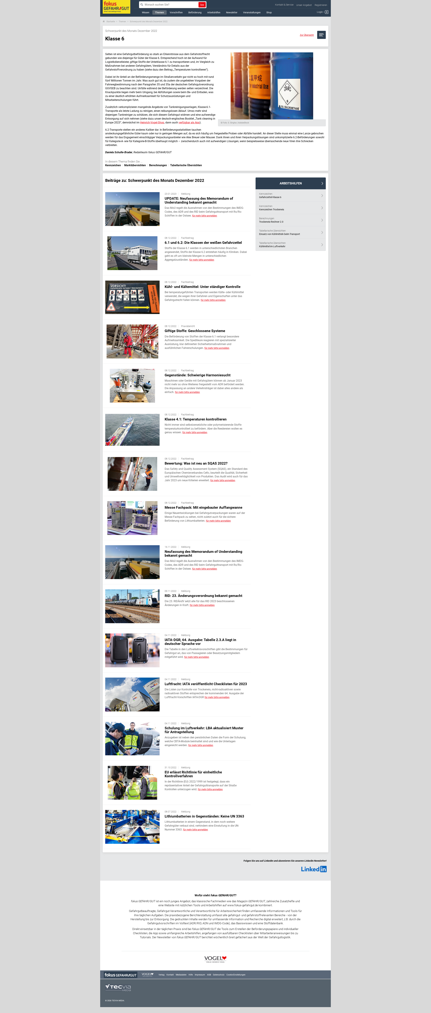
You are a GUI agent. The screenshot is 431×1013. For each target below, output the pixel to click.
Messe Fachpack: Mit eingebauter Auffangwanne (203, 507)
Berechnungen (158, 165)
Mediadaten (181, 975)
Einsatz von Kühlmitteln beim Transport (279, 232)
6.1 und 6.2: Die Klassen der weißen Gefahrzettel (203, 243)
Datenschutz (218, 975)
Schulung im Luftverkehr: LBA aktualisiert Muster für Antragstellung (204, 730)
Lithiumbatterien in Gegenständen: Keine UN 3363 (204, 816)
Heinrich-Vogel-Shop (152, 122)
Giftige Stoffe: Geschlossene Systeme (195, 331)
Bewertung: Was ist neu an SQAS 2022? (196, 463)
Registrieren (321, 5)
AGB (209, 975)
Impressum (200, 975)
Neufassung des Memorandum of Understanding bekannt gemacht (203, 554)
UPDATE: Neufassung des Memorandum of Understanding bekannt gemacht (199, 200)
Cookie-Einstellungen (235, 975)
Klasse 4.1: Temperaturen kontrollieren (196, 419)
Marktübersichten (135, 165)
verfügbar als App (189, 122)
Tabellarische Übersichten (186, 165)
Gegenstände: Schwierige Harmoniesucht (197, 375)
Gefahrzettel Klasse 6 (270, 195)
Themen (122, 21)
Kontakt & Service (284, 4)
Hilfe (191, 975)
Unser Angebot (304, 5)
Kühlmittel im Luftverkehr (272, 245)
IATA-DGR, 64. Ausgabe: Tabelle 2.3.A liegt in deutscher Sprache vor (200, 642)
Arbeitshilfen (291, 183)
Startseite (110, 21)
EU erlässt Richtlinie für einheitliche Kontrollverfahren (193, 774)
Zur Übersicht (307, 35)
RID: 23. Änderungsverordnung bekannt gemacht (203, 596)
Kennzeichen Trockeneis (271, 208)
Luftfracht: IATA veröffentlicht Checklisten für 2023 (206, 684)
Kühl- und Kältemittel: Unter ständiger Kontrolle (202, 287)
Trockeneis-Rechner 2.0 (271, 220)
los (202, 4)
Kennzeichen (113, 165)
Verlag (161, 975)
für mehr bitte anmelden (204, 215)
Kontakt (170, 975)
